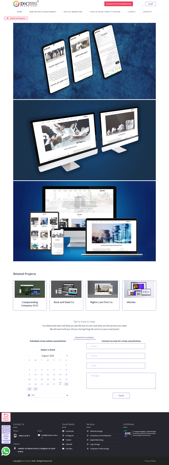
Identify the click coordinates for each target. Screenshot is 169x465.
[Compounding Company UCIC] (30, 289)
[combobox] (48, 395)
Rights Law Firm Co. (101, 302)
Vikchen (131, 302)
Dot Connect (26, 461)
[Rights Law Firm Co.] (103, 289)
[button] (67, 356)
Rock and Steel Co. (64, 302)
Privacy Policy (150, 461)
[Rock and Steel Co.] (66, 289)
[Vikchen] (139, 289)
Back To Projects (17, 18)
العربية (150, 4)
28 (60, 384)
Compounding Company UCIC (29, 303)
